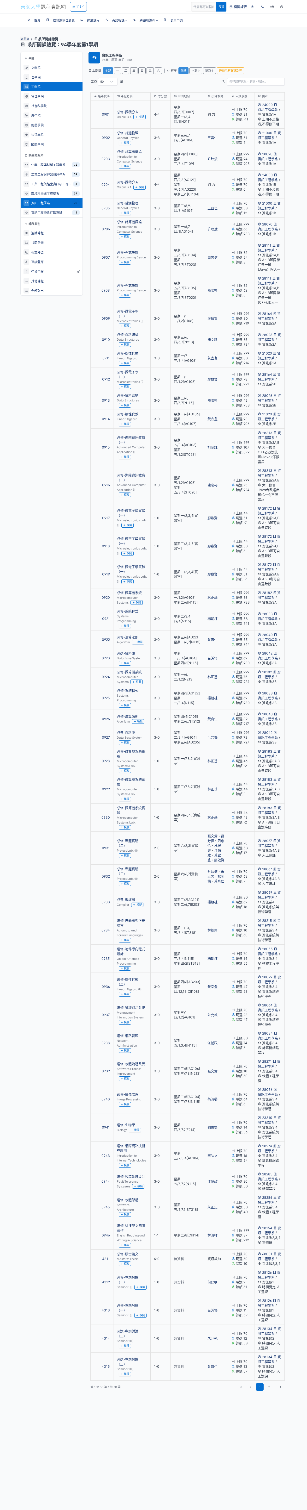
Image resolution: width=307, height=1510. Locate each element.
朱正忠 (212, 1207)
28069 (267, 892)
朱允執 (212, 1015)
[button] (116, 20)
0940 (105, 1099)
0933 (105, 902)
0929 (106, 789)
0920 (106, 597)
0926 (106, 719)
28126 (267, 1272)
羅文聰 (212, 339)
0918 (106, 546)
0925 (106, 698)
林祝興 (212, 930)
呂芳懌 (212, 658)
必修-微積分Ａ (127, 112)
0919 (106, 574)
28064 (267, 1005)
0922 (106, 639)
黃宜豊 (212, 358)
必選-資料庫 (126, 653)
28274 (267, 1146)
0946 (106, 1235)
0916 (106, 485)
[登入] (253, 7)
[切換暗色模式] (281, 7)
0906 (106, 229)
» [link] (280, 1387)
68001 (267, 1254)
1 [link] (260, 1387)
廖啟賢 (212, 318)
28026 (267, 335)
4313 (106, 1310)
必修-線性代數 (127, 353)
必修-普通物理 (127, 133)
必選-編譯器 (126, 900)
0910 (106, 339)
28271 (267, 1061)
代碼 (183, 70)
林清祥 (212, 1235)
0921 (106, 619)
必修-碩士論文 (127, 1254)
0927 (106, 737)
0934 (105, 930)
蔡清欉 (212, 871)
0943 (105, 1156)
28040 (267, 635)
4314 (106, 1338)
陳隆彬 (212, 290)
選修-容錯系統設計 (131, 1176)
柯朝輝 (212, 447)
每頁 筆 (106, 81)
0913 (106, 400)
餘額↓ (209, 70)
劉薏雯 (212, 1127)
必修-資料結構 (127, 334)
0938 (105, 1043)
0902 (106, 138)
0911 (106, 358)
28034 (267, 1033)
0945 (105, 1207)
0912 (106, 379)
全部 (108, 70)
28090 (267, 154)
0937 (106, 1015)
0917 (106, 518)
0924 (106, 677)
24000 (267, 105)
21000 (267, 133)
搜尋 (221, 6)
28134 (267, 1329)
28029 (267, 977)
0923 (106, 658)
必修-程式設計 (127, 252)
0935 (105, 958)
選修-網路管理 (127, 1036)
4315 (106, 1366)
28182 (267, 593)
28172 (267, 508)
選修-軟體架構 (127, 1200)
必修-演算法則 (127, 637)
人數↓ (196, 70)
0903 (105, 159)
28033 (267, 614)
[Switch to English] (262, 7)
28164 (267, 314)
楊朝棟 (212, 619)
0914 (106, 419)
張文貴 (212, 836)
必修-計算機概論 (129, 152)
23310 (267, 1118)
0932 (106, 876)
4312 (106, 1282)
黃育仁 (212, 639)
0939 (106, 1071)
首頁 (26, 39)
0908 (105, 290)
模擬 (141, 117)
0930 (105, 817)
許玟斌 (212, 159)
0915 (106, 447)
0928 (106, 761)
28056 (267, 1089)
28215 (267, 920)
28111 (266, 245)
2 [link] (269, 1387)
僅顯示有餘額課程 (230, 70)
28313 (267, 433)
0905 (105, 208)
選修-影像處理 (127, 1094)
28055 (267, 949)
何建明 (212, 1282)
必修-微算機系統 (129, 593)
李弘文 (212, 1156)
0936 (106, 987)
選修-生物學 (126, 1125)
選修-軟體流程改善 (131, 1064)
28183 (267, 751)
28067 (267, 841)
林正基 (212, 597)
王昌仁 (212, 138)
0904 (105, 184)
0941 (106, 1127)
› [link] (278, 122)
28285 (267, 1174)
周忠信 (212, 257)
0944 (105, 1181)
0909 (106, 318)
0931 (106, 848)
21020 (267, 353)
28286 (267, 1197)
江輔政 (212, 1043)
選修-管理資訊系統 (131, 1007)
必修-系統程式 (127, 611)
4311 (106, 1259)
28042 (267, 653)
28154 (267, 1228)
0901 (106, 114)
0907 (106, 257)
